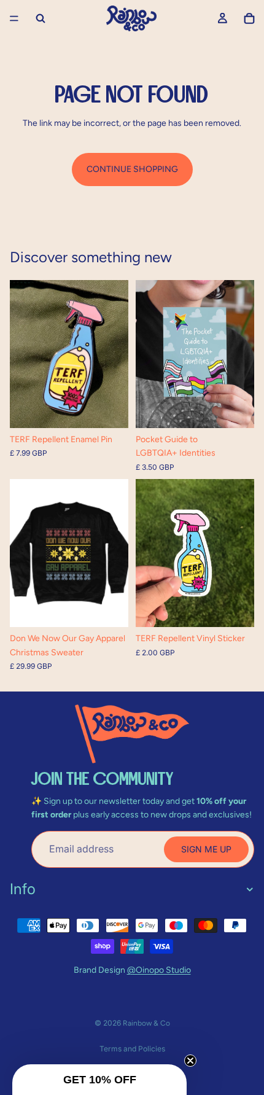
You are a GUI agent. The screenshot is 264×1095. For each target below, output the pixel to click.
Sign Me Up (206, 849)
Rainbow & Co (146, 1023)
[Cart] (249, 18)
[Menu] (14, 18)
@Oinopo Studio (159, 970)
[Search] (40, 18)
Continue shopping (132, 169)
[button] (99, 1079)
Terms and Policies (132, 1048)
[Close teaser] (190, 1060)
